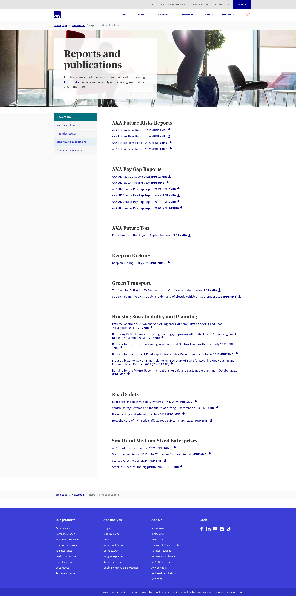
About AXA (157, 528)
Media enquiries (65, 125)
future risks (71, 82)
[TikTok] (229, 529)
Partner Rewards (161, 550)
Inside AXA (157, 533)
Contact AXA (110, 550)
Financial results (66, 133)
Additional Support (173, 4)
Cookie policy (108, 592)
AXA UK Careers (160, 562)
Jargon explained (113, 556)
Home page (60, 25)
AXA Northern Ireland (164, 573)
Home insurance (65, 533)
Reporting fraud (112, 562)
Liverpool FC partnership (166, 545)
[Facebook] (201, 529)
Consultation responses (70, 150)
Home (141, 14)
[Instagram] (222, 529)
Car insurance (64, 528)
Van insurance (64, 550)
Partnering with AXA (163, 556)
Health (226, 14)
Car (123, 14)
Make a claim (200, 4)
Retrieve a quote (65, 573)
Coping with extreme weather (120, 567)
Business (187, 14)
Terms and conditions (172, 592)
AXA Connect (158, 567)
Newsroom (78, 25)
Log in (239, 4)
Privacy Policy (146, 592)
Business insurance (67, 539)
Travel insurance (65, 562)
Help (150, 4)
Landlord (163, 14)
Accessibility (122, 592)
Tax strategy (208, 592)
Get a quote (62, 567)
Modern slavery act (192, 592)
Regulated (220, 592)
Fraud (157, 592)
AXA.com (156, 579)
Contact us (222, 4)
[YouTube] (215, 529)
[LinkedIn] (208, 529)
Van (207, 14)
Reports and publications (104, 25)
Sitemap (134, 592)
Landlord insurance (67, 545)
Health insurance (66, 556)
